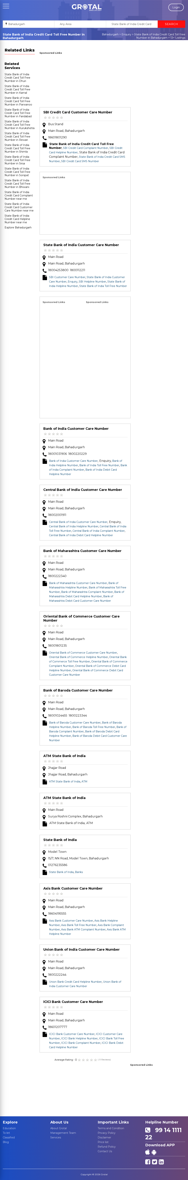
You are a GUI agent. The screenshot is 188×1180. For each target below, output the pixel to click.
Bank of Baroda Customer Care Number (78, 690)
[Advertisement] (85, 81)
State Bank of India (60, 840)
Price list (103, 1142)
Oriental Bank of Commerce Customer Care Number (81, 618)
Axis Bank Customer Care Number (73, 888)
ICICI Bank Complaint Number (80, 1043)
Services (55, 1137)
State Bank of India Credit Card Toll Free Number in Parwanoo (18, 101)
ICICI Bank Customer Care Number (73, 1002)
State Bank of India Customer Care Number (81, 245)
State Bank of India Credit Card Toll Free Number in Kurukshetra (20, 125)
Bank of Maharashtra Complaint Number (87, 592)
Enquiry (126, 34)
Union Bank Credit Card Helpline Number (75, 981)
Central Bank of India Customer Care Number (82, 490)
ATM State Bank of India (64, 756)
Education (9, 1128)
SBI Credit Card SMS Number (80, 161)
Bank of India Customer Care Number (76, 429)
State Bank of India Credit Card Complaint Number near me (19, 195)
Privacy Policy (106, 1133)
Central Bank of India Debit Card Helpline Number (81, 535)
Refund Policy (107, 1146)
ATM (84, 781)
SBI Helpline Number (92, 281)
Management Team (63, 1133)
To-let (6, 1133)
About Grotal (58, 1128)
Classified (9, 1137)
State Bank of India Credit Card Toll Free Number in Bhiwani (17, 184)
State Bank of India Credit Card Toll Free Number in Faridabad (18, 113)
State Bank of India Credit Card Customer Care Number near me (19, 207)
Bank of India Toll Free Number (99, 465)
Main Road (56, 257)
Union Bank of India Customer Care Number (81, 950)
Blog (6, 1142)
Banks (79, 872)
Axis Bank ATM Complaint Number (83, 929)
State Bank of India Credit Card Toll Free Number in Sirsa (17, 160)
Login (176, 7)
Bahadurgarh (110, 34)
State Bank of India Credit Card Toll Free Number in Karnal (17, 89)
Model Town (57, 851)
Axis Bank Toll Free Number (78, 925)
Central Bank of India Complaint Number (99, 530)
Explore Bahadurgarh (18, 227)
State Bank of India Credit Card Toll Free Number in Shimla (17, 148)
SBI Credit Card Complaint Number (85, 148)
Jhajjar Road (57, 768)
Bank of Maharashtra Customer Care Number (82, 551)
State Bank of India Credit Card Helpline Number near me (17, 219)
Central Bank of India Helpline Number (73, 526)
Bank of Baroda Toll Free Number (93, 727)
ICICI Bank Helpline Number (79, 1038)
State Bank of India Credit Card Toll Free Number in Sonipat (17, 172)
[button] (86, 7)
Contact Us (105, 1151)
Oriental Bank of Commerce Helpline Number (78, 657)
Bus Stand (55, 124)
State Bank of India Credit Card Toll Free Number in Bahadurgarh (159, 36)
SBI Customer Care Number (67, 277)
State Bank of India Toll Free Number (103, 286)
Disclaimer (104, 1137)
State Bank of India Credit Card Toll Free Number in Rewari (17, 137)
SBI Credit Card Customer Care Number (77, 112)
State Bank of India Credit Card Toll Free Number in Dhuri (17, 78)
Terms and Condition (111, 1128)
